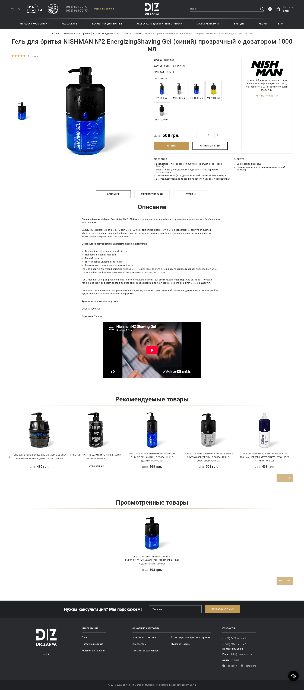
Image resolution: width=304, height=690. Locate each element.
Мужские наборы (208, 24)
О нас (85, 637)
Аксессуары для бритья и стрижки (159, 24)
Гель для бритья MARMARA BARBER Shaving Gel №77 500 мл (95, 457)
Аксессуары (70, 24)
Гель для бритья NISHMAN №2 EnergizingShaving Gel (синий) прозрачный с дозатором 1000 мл (199, 33)
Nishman (169, 59)
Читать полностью (267, 95)
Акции (263, 24)
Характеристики (152, 194)
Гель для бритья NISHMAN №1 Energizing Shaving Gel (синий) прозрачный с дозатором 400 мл (152, 457)
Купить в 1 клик (210, 146)
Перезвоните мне (222, 609)
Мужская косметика (33, 24)
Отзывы (191, 194)
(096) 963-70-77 (77, 10)
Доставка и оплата (92, 644)
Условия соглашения (94, 650)
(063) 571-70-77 (77, 6)
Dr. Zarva (55, 33)
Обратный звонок (104, 8)
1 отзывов (33, 56)
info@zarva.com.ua (242, 654)
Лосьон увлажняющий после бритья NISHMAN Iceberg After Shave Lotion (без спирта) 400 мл (264, 457)
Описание (113, 194)
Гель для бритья (132, 33)
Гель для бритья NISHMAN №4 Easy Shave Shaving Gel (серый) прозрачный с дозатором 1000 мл (208, 457)
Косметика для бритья (107, 24)
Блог (281, 24)
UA (12, 8)
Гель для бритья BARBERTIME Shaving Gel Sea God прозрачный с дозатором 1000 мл (39, 457)
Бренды (239, 24)
